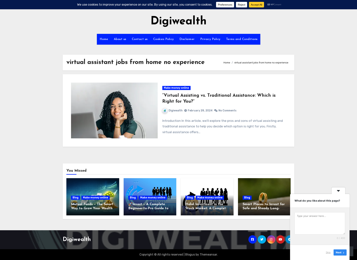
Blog (75, 197)
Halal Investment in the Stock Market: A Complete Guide (206, 208)
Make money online (176, 87)
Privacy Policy (210, 39)
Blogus (190, 254)
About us (120, 39)
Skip (328, 252)
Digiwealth (178, 21)
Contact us (140, 39)
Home (104, 39)
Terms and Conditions (242, 39)
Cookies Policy (163, 39)
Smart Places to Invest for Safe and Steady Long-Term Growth (264, 208)
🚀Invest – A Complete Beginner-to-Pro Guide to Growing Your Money (148, 208)
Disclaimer (187, 39)
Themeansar (208, 254)
